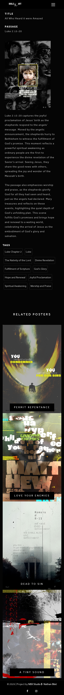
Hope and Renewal (15, 277)
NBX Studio (34, 684)
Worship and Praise (40, 286)
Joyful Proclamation (40, 277)
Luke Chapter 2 (13, 251)
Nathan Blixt (50, 684)
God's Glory (40, 268)
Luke (28, 251)
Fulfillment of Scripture (17, 268)
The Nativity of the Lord (18, 260)
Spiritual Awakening (15, 286)
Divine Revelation (44, 260)
